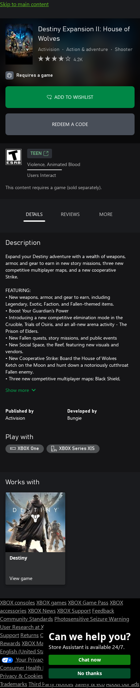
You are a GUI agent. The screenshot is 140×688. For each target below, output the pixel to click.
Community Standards (26, 618)
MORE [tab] (105, 214)
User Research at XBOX (27, 626)
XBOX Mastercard (42, 643)
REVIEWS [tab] (70, 214)
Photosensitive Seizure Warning (91, 618)
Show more (17, 390)
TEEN (36, 153)
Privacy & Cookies (21, 675)
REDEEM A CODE (70, 124)
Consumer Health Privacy (29, 667)
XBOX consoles (17, 602)
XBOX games (51, 602)
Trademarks (13, 683)
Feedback (103, 610)
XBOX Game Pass (88, 602)
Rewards (10, 643)
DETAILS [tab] (34, 214)
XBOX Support (74, 610)
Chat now (89, 659)
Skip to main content (24, 3)
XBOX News (42, 610)
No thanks (89, 673)
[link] (35, 538)
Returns (29, 634)
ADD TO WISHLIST (73, 97)
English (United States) (26, 651)
